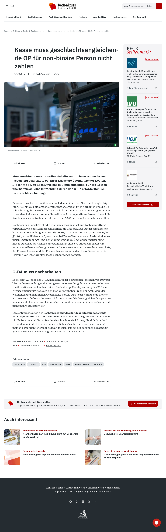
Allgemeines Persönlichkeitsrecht (88, 364)
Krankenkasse (55, 364)
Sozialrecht (33, 364)
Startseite (8, 31)
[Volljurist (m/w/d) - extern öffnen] (156, 195)
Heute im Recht (21, 31)
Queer (68, 364)
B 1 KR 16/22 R (53, 345)
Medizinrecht (19, 364)
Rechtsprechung (37, 31)
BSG (44, 364)
